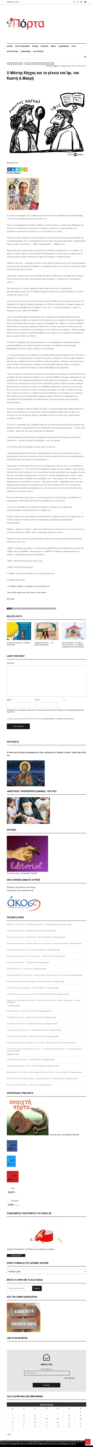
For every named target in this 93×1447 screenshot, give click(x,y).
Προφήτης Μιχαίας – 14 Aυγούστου (20, 969)
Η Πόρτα (30, 608)
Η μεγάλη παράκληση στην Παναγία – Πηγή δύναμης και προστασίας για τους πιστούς (38, 975)
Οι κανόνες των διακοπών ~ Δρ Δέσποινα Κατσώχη (25, 1024)
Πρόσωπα (44, 46)
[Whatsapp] (21, 168)
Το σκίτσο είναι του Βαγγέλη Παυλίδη (22, 873)
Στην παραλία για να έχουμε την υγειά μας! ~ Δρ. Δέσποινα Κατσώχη (31, 994)
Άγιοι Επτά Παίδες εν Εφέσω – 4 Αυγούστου (23, 1085)
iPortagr (15, 608)
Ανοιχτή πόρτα (15, 63)
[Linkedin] (13, 168)
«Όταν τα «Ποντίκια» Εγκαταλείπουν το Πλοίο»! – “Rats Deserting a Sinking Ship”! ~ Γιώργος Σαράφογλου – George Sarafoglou (45, 1050)
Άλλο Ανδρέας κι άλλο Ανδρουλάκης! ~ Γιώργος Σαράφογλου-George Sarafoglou (36, 1078)
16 (80, 1419)
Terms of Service (64, 719)
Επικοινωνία (26, 51)
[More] (25, 168)
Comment (10, 663)
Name (9, 700)
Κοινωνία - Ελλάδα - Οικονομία (39, 63)
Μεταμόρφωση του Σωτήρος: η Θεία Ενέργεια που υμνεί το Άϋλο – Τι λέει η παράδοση (38, 1072)
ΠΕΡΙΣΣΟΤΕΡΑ (16, 1255)
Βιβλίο (53, 46)
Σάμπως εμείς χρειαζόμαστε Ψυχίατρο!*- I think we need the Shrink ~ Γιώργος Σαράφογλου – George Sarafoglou (43, 1001)
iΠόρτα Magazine (22, 46)
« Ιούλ (9, 1435)
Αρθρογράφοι (12, 51)
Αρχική (10, 46)
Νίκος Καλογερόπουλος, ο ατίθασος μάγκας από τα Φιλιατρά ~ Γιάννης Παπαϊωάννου (38, 943)
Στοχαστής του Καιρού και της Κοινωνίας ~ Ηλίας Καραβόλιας (29, 937)
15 (69, 1419)
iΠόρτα (22, 608)
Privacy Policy (49, 719)
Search (37, 1288)
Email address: (46, 1369)
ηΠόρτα (37, 608)
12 (35, 1419)
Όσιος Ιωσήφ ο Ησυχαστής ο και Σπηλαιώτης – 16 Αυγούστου (29, 956)
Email (37, 700)
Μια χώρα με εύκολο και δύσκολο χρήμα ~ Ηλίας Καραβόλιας (29, 981)
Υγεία (73, 46)
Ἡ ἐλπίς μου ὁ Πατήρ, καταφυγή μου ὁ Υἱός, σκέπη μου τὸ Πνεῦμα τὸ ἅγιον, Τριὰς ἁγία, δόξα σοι (46, 754)
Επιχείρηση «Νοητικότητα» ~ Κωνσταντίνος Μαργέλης (27, 950)
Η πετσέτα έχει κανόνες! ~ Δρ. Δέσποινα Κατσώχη (25, 931)
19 (35, 1422)
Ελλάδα (35, 46)
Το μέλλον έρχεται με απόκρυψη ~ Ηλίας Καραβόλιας (26, 988)
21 (58, 1422)
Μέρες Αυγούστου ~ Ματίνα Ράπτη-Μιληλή (22, 1011)
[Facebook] (9, 168)
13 (46, 1419)
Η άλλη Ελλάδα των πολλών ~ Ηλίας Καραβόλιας (24, 1059)
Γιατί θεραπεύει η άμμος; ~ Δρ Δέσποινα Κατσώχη (25, 1017)
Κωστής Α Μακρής (49, 608)
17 (12, 1422)
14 (58, 1419)
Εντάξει (3, 1446)
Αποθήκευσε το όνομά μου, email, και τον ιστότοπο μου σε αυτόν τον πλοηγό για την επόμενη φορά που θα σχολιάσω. (45, 711)
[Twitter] (17, 168)
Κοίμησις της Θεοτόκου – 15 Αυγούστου (21, 962)
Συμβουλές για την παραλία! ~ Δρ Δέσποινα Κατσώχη (26, 1036)
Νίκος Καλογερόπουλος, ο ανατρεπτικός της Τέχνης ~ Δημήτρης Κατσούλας (34, 1043)
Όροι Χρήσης (38, 51)
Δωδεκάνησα (63, 46)
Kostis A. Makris (52, 66)
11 (24, 1419)
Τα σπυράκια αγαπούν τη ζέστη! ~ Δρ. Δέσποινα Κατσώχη (27, 1030)
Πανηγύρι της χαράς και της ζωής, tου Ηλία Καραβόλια (27, 1066)
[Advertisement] (66, 22)
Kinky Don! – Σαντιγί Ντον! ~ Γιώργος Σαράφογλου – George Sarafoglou (32, 924)
